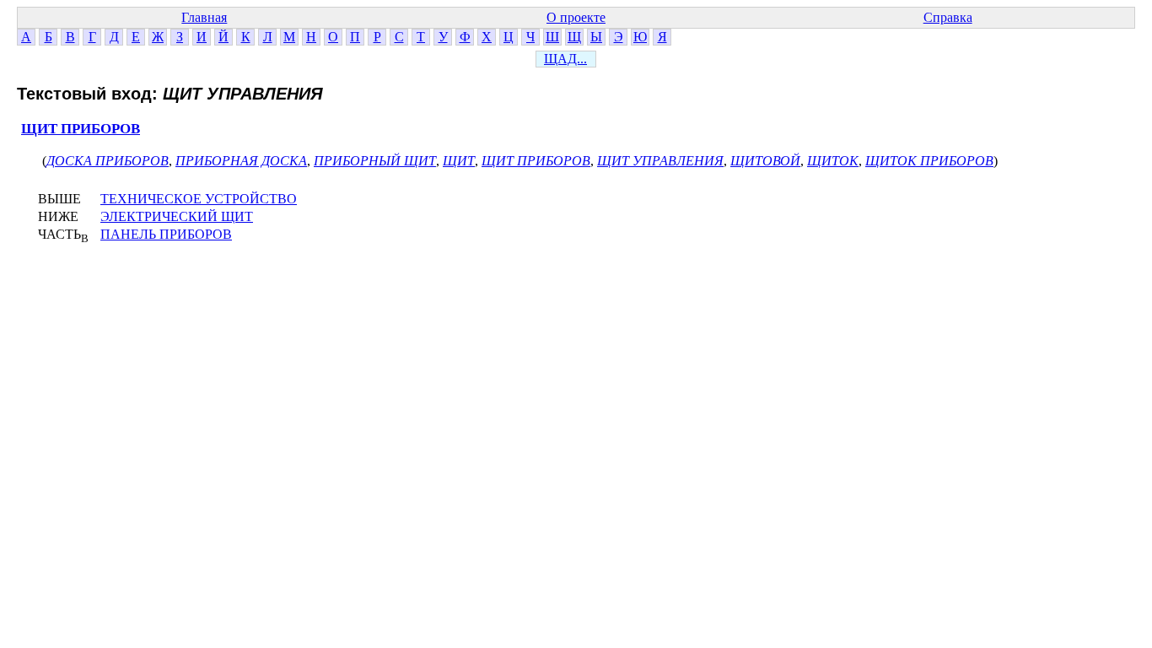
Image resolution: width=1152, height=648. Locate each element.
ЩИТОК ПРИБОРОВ (929, 161)
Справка (947, 17)
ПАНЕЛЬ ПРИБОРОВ (166, 234)
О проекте (576, 17)
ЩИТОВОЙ (765, 161)
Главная (204, 17)
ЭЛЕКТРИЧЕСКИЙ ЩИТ (176, 216)
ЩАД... (565, 58)
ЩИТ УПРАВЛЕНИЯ (660, 161)
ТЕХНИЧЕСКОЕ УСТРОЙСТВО (198, 199)
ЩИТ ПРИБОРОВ (80, 129)
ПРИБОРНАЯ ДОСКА (241, 161)
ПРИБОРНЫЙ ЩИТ (375, 161)
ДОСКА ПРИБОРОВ (107, 161)
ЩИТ (459, 161)
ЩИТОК (833, 161)
